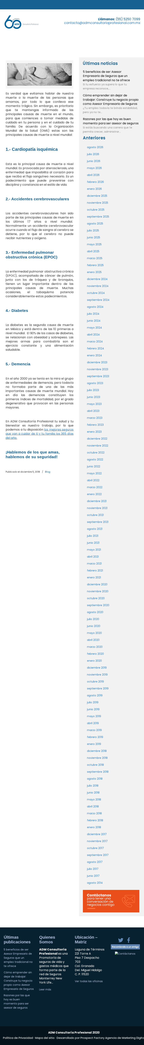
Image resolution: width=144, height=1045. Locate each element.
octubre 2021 (95, 515)
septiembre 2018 (98, 772)
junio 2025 (93, 237)
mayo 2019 (94, 716)
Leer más (45, 989)
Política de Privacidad (18, 1038)
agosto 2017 (95, 862)
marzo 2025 (94, 258)
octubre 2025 (95, 210)
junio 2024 (93, 321)
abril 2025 (93, 251)
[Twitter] (121, 942)
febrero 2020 (95, 654)
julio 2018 (92, 786)
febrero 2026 (95, 182)
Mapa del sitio (45, 1038)
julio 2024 (93, 314)
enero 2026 (94, 189)
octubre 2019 (95, 681)
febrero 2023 (95, 425)
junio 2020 (93, 626)
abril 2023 (93, 411)
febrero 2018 (95, 820)
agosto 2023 (95, 383)
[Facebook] (129, 942)
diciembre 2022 (97, 439)
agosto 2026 (95, 147)
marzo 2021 (94, 563)
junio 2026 (93, 161)
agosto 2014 (95, 883)
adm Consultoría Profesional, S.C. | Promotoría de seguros (25, 22)
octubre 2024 (96, 293)
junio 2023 (93, 397)
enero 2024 (94, 355)
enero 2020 (94, 661)
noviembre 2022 (97, 445)
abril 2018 (93, 806)
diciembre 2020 (97, 584)
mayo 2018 (94, 799)
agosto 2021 (94, 529)
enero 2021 (94, 577)
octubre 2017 (95, 848)
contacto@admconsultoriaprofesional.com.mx (102, 23)
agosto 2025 (95, 223)
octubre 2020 (96, 598)
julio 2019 (92, 702)
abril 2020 (93, 640)
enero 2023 (94, 432)
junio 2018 (93, 792)
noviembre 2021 (97, 508)
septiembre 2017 (98, 855)
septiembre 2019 (98, 688)
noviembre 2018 (97, 758)
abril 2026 (93, 175)
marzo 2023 (94, 418)
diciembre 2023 (97, 362)
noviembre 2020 (97, 591)
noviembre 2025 (97, 203)
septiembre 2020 (98, 605)
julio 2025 (93, 230)
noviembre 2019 (97, 674)
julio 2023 (93, 390)
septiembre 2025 (98, 216)
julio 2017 (92, 869)
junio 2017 (93, 876)
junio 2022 (93, 466)
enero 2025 (94, 272)
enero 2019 (94, 744)
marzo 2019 (94, 730)
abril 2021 (93, 557)
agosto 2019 (95, 695)
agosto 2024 (95, 307)
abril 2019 (93, 723)
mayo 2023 (94, 404)
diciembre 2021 (96, 501)
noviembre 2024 (98, 286)
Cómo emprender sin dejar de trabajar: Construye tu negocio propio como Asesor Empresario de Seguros (111, 99)
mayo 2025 (94, 244)
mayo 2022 (94, 473)
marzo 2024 (95, 341)
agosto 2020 (95, 612)
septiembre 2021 (97, 522)
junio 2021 (93, 543)
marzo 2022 (94, 487)
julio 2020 (93, 619)
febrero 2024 (95, 348)
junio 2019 (93, 709)
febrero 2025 (95, 265)
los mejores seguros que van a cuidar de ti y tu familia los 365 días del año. (40, 433)
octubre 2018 (95, 765)
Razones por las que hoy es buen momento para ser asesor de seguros (111, 121)
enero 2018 (94, 827)
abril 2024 (93, 334)
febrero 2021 (95, 570)
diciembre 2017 (97, 834)
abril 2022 (93, 480)
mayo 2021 (94, 550)
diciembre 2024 (97, 279)
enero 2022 (94, 494)
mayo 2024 (94, 328)
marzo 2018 (94, 813)
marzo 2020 (95, 647)
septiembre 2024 (98, 300)
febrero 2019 (95, 737)
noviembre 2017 (97, 841)
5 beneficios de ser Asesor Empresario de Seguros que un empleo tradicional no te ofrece (106, 76)
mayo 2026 (94, 168)
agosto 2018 (95, 779)
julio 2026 (93, 154)
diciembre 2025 (97, 196)
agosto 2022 (95, 459)
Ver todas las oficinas (89, 981)
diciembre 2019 (97, 668)
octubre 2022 (95, 452)
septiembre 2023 (98, 376)
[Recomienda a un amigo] (125, 948)
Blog (47, 471)
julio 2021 (92, 536)
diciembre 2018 (97, 751)
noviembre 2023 (97, 369)
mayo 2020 (94, 633)
